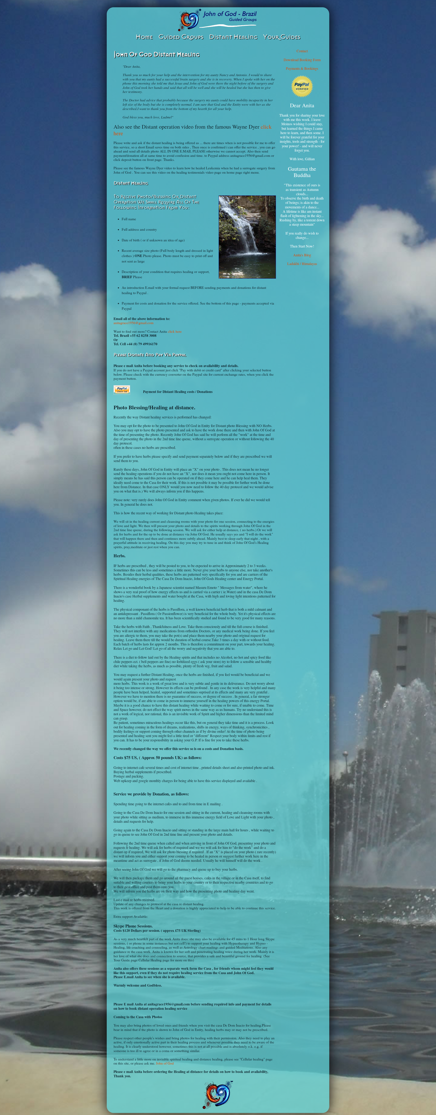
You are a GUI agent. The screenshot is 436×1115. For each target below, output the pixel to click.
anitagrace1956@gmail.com (134, 322)
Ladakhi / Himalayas (302, 263)
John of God (165, 1063)
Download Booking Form (302, 59)
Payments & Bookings (302, 68)
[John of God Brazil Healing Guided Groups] (218, 20)
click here (175, 331)
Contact (302, 50)
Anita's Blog (302, 254)
